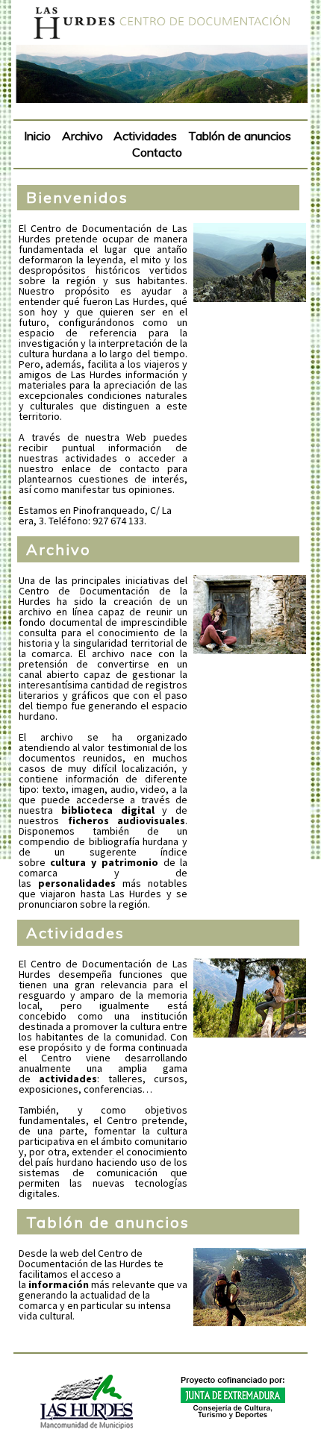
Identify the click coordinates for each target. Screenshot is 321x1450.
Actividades (75, 932)
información (58, 1284)
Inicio (37, 135)
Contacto (157, 152)
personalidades (77, 883)
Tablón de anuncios (108, 1222)
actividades (68, 1078)
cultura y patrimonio (104, 862)
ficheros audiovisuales (127, 820)
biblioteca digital (108, 810)
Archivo (58, 549)
